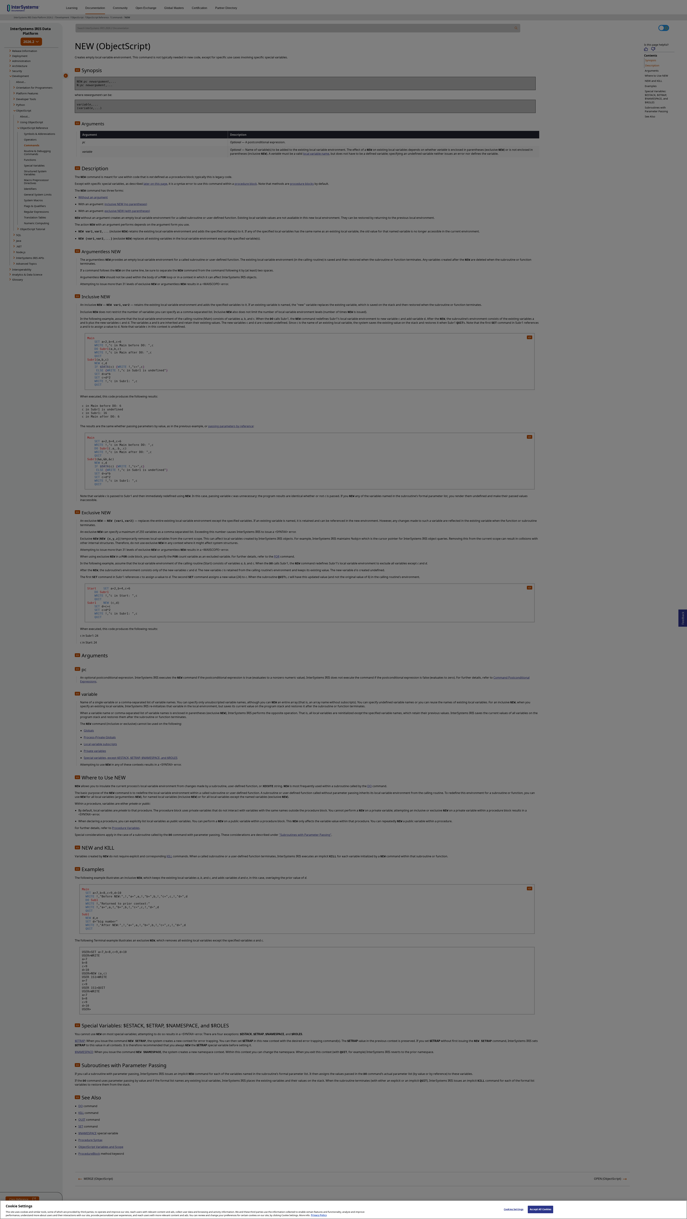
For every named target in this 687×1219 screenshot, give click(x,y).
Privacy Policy (319, 1215)
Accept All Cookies (540, 1209)
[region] (343, 1209)
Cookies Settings (513, 1209)
